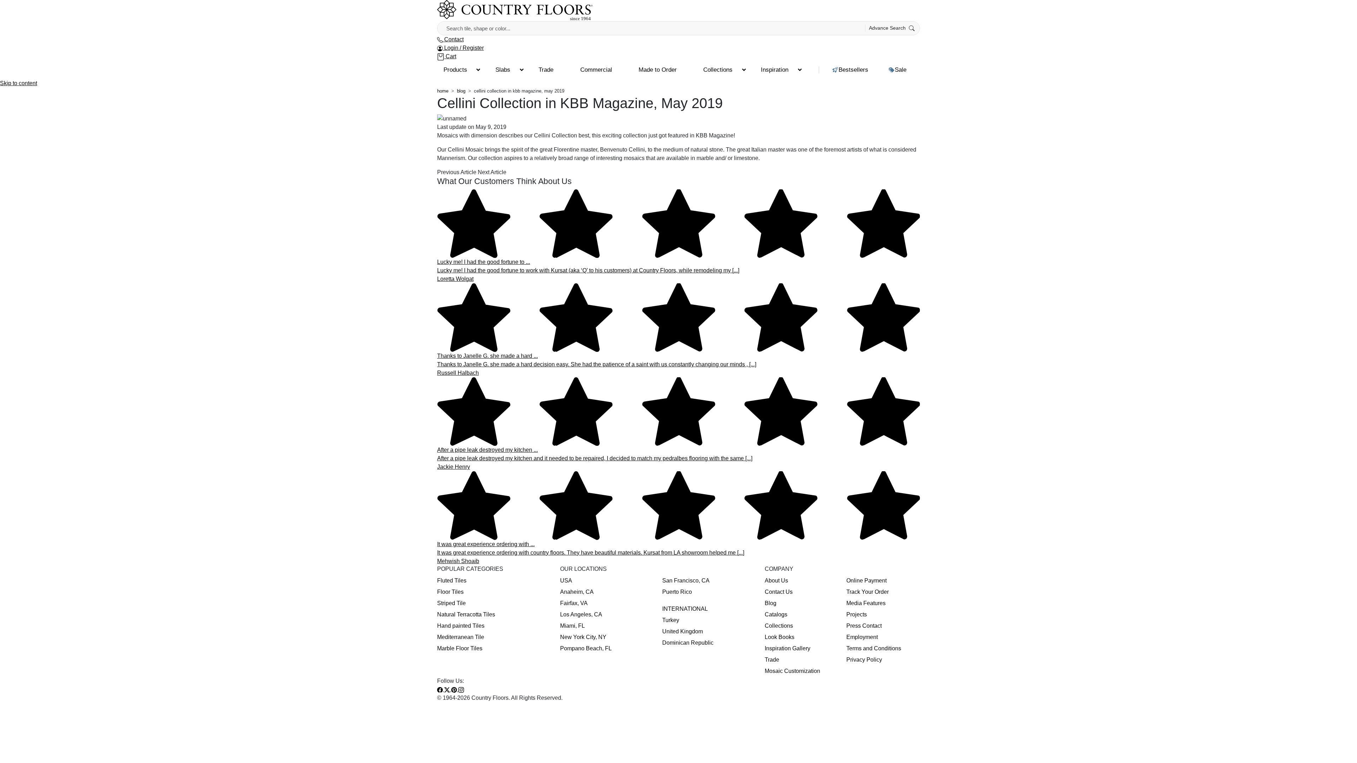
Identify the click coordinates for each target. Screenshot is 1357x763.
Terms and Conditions (873, 648)
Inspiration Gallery (787, 648)
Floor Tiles (450, 592)
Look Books (779, 637)
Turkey (670, 620)
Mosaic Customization (792, 671)
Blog (770, 603)
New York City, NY (583, 637)
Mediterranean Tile (460, 637)
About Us (776, 581)
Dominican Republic (687, 643)
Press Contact (864, 626)
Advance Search (888, 28)
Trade (772, 660)
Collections (779, 626)
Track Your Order (867, 592)
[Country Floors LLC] (515, 10)
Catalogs (776, 614)
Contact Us (779, 592)
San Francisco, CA (686, 581)
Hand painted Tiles (460, 626)
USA (566, 581)
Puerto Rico (677, 592)
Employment (862, 637)
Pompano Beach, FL (586, 648)
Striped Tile (451, 603)
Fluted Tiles (451, 581)
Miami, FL (572, 626)
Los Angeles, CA (581, 614)
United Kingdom (682, 631)
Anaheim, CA (577, 592)
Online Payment (866, 581)
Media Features (866, 603)
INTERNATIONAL (685, 609)
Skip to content (18, 83)
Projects (856, 614)
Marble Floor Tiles (459, 648)
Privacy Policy (864, 660)
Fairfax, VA (574, 603)
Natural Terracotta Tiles (466, 614)
